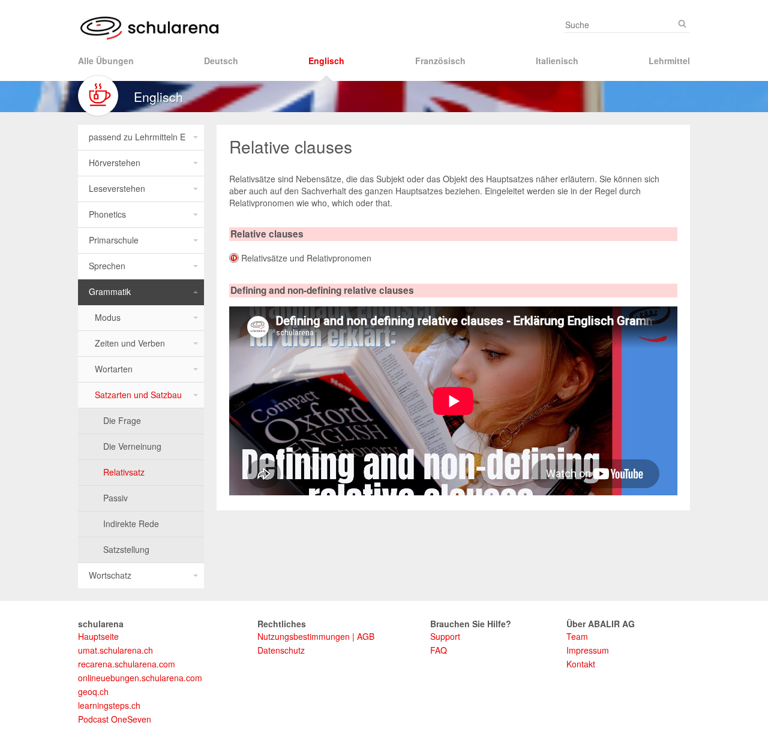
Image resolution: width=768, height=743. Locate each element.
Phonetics (107, 214)
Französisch (440, 61)
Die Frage (122, 420)
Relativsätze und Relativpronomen (306, 258)
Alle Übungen (106, 61)
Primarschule (114, 240)
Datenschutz (281, 650)
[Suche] (682, 24)
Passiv (115, 498)
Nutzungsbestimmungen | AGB (315, 636)
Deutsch (221, 61)
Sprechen (107, 266)
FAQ (438, 650)
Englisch (326, 61)
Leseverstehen (117, 188)
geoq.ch (93, 691)
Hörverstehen (114, 163)
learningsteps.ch (109, 705)
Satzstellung (126, 549)
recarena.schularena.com (126, 664)
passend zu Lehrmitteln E (137, 137)
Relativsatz (124, 472)
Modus (108, 317)
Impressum (587, 650)
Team (577, 636)
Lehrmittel (669, 61)
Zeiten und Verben (130, 343)
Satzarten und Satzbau (138, 395)
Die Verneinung (132, 446)
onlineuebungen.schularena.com (140, 678)
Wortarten (114, 369)
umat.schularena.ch (115, 650)
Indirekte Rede (131, 524)
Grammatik (110, 291)
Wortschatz (110, 575)
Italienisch (557, 61)
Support (445, 636)
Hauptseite (98, 636)
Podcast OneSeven (114, 719)
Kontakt (580, 664)
